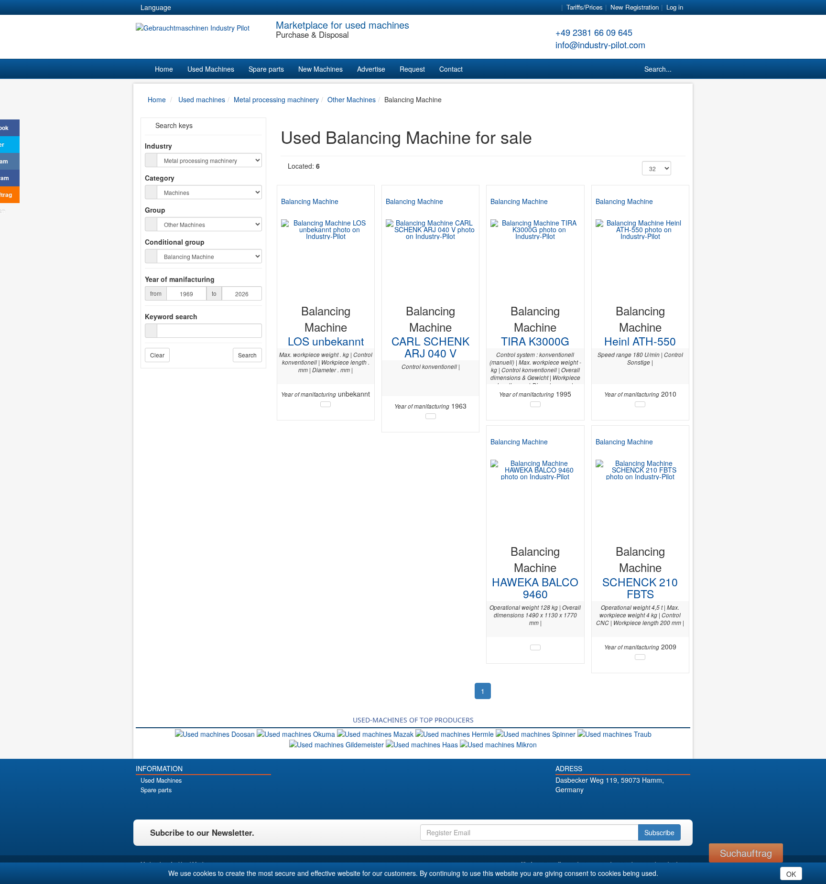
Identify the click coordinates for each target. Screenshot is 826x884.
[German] (184, 7)
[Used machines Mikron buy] (498, 743)
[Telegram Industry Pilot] (623, 806)
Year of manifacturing (180, 279)
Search (247, 355)
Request (412, 69)
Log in (674, 6)
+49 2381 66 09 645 (593, 32)
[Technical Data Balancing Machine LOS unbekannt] (325, 404)
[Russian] (219, 7)
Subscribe (659, 832)
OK (791, 874)
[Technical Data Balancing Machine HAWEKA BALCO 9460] (535, 647)
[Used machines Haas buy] (423, 743)
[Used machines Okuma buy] (297, 733)
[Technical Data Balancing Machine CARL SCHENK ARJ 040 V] (430, 416)
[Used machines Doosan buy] (216, 733)
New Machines (320, 69)
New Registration (634, 6)
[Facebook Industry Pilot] (589, 806)
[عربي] (270, 7)
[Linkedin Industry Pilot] (639, 806)
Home (164, 69)
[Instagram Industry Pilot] (656, 806)
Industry (158, 146)
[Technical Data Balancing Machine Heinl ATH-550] (640, 404)
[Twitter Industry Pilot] (606, 806)
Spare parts (266, 69)
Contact (451, 69)
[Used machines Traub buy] (614, 733)
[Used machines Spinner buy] (536, 733)
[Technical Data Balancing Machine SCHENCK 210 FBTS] (640, 657)
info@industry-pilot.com (600, 44)
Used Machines (210, 69)
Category (159, 178)
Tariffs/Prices (584, 6)
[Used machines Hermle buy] (455, 733)
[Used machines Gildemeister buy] (337, 743)
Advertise (371, 69)
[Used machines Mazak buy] (376, 733)
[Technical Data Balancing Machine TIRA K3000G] (535, 404)
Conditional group (175, 242)
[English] (201, 7)
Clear (157, 355)
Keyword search (171, 316)
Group (155, 210)
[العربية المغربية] (236, 7)
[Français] (253, 7)
